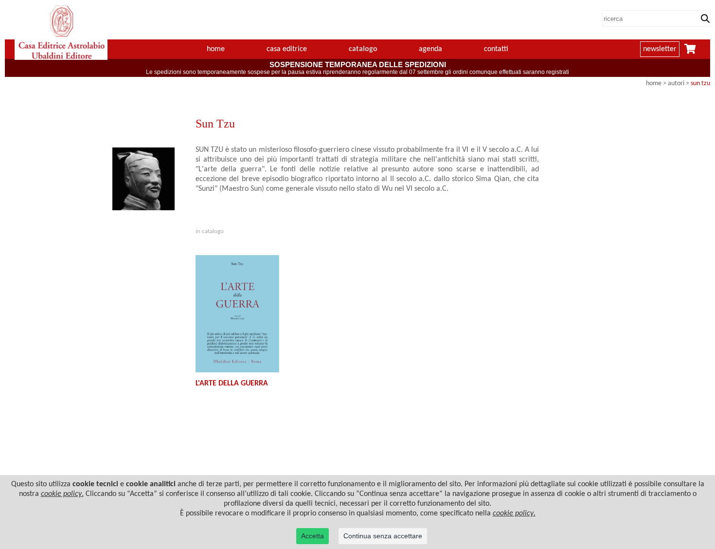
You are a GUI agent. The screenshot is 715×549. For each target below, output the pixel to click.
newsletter (660, 49)
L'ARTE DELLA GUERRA (232, 383)
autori (676, 83)
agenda (430, 49)
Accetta (312, 536)
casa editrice (287, 49)
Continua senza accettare (382, 536)
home (216, 49)
